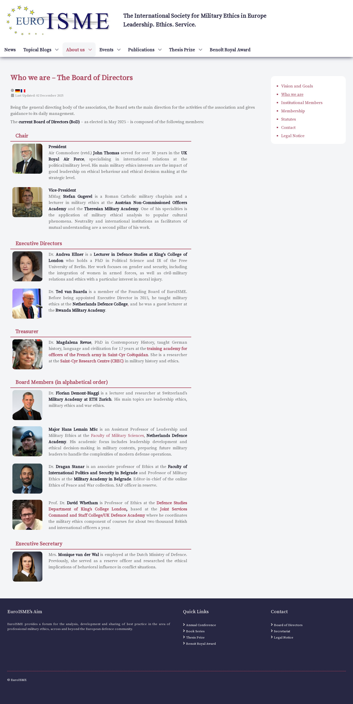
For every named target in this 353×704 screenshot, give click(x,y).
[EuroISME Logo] (58, 21)
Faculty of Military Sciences (117, 435)
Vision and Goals (297, 86)
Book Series (195, 631)
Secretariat (282, 631)
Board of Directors (288, 625)
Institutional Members (302, 102)
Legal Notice (292, 135)
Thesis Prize (195, 637)
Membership (293, 111)
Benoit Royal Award (201, 644)
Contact (288, 127)
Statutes (288, 119)
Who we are (292, 94)
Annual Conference (201, 625)
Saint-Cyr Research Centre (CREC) (92, 361)
